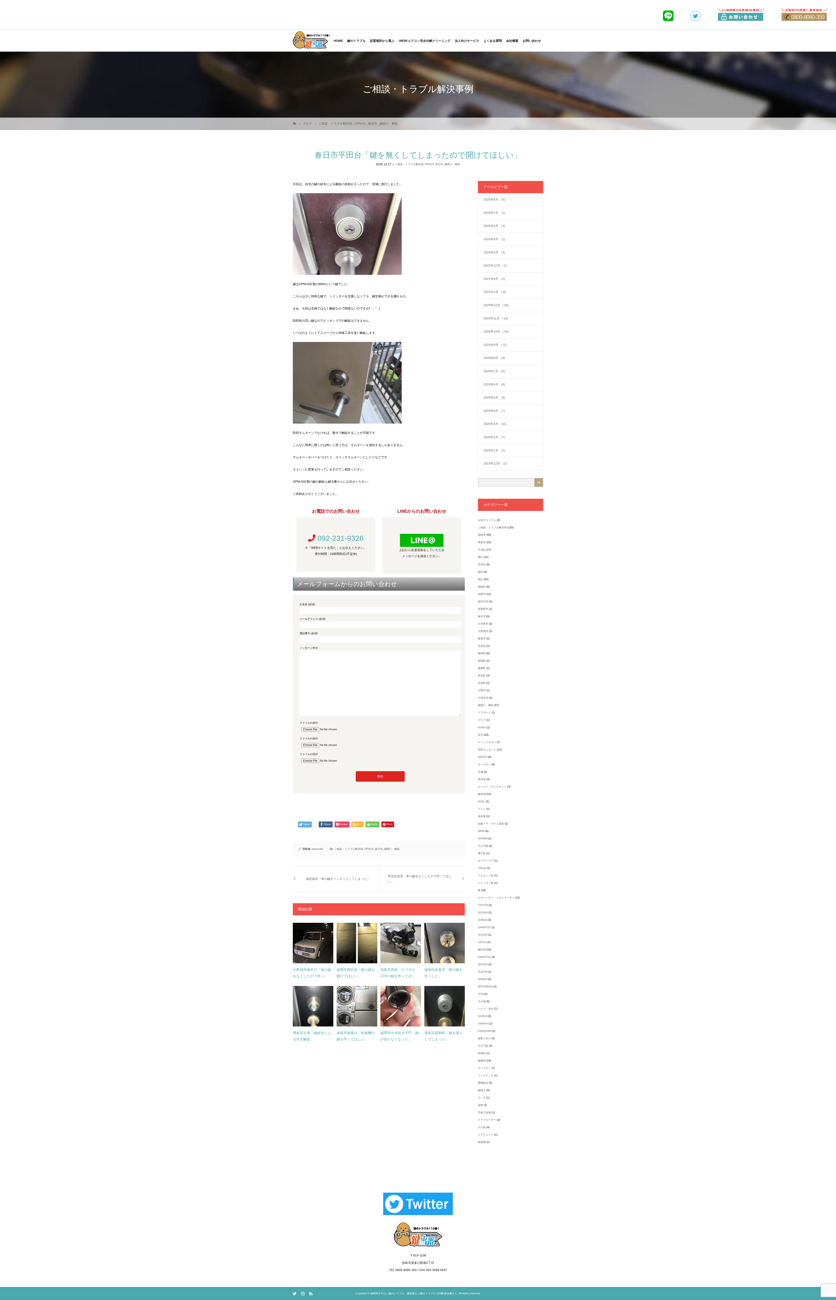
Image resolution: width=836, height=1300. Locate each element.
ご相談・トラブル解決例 (409, 164)
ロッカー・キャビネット (492, 786)
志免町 (482, 683)
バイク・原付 (486, 1008)
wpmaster (317, 848)
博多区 (482, 542)
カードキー (484, 764)
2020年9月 (495, 345)
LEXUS (482, 942)
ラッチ (482, 1097)
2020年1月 (494, 450)
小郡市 (482, 690)
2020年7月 (494, 371)
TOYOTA (483, 905)
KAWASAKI (484, 1031)
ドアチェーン (486, 1134)
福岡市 (482, 534)
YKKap (482, 868)
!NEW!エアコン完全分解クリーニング (424, 40)
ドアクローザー (487, 1119)
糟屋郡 (482, 653)
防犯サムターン (487, 749)
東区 (480, 557)
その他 (482, 1001)
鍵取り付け (484, 1038)
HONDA (482, 919)
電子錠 (482, 853)
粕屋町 (482, 660)
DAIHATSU (484, 927)
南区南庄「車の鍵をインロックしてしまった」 (338, 879)
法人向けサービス (467, 40)
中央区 (482, 549)
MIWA (481, 831)
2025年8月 (494, 199)
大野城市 (483, 631)
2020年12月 (496, 305)
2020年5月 (494, 397)
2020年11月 (496, 318)
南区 (480, 571)
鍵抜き (482, 1090)
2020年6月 (494, 384)
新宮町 (482, 675)
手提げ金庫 (484, 1112)
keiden (482, 727)
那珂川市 (483, 601)
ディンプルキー (487, 742)
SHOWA (482, 838)
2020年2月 (494, 437)
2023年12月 (495, 265)
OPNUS (429, 164)
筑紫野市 (483, 608)
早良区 (482, 564)
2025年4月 (494, 239)
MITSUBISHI (485, 986)
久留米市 (483, 697)
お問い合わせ (532, 40)
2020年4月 (494, 410)
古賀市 (482, 645)
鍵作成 (482, 949)
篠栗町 (482, 668)
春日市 (439, 164)
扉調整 (482, 1142)
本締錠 (482, 1053)
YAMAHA (483, 1023)
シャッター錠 (486, 882)
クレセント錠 (486, 875)
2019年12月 (495, 463)
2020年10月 (496, 331)
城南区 (482, 586)
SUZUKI (482, 934)
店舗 (480, 771)
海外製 (482, 816)
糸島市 (482, 594)
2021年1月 (495, 292)
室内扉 (482, 779)
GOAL (481, 801)
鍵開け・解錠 (452, 164)
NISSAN (483, 912)
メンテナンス (486, 1075)
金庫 (480, 1105)
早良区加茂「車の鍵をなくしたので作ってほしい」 (420, 878)
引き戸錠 (483, 845)
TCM (481, 994)
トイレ (482, 808)
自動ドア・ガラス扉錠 (491, 823)
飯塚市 (482, 638)
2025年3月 (494, 252)
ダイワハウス (486, 860)
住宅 (480, 734)
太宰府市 (483, 623)
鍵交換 (482, 794)
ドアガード (484, 712)
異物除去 (483, 1082)
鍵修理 (482, 1060)
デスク (482, 720)
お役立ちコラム (487, 520)
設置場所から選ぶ (382, 40)
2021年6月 (494, 279)
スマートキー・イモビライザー (496, 897)
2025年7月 (494, 213)
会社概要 (512, 40)
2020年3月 (495, 424)
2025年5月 (494, 226)
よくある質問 (493, 40)
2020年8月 (494, 358)
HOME (338, 40)
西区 (480, 579)
